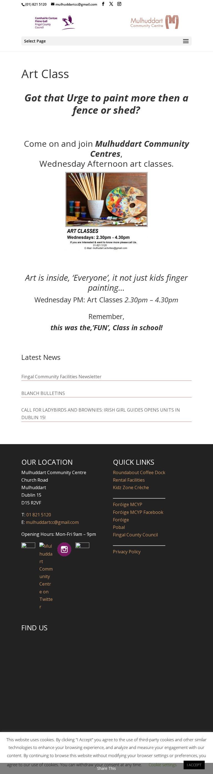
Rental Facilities (129, 480)
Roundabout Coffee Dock (139, 472)
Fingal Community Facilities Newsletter (61, 377)
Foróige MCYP (127, 504)
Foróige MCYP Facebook (138, 512)
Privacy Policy (127, 552)
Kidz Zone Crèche (131, 487)
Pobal (119, 527)
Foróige (121, 520)
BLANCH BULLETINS (43, 393)
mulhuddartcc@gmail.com (52, 522)
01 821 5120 (38, 515)
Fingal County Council (135, 535)
